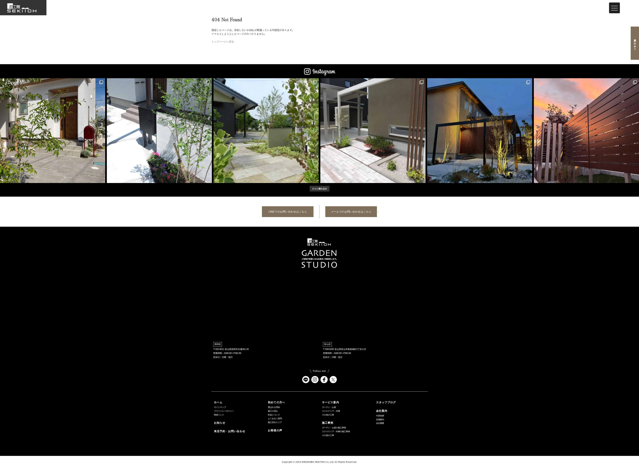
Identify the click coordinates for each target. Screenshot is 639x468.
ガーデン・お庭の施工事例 (334, 427)
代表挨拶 (380, 416)
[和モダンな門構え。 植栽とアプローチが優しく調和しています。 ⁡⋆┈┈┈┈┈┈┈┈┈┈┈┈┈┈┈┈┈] (266, 130)
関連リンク (219, 415)
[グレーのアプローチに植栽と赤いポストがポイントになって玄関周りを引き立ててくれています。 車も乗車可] (52, 130)
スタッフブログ (386, 402)
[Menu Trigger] (614, 7)
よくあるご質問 (275, 418)
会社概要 (380, 423)
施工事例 (327, 422)
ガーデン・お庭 (329, 407)
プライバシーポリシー (224, 411)
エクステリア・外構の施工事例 (336, 431)
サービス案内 (330, 402)
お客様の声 (275, 430)
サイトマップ (220, 407)
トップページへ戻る (223, 41)
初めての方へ (276, 402)
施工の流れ (273, 411)
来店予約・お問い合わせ (635, 43)
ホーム (218, 402)
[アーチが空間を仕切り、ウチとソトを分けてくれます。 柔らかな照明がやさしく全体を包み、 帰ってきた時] (479, 130)
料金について (274, 415)
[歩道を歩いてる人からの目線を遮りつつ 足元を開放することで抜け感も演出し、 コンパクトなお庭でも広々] (586, 130)
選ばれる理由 (274, 407)
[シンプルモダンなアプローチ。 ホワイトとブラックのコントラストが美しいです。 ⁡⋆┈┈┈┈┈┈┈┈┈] (159, 130)
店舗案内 (380, 419)
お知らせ (219, 422)
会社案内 (381, 410)
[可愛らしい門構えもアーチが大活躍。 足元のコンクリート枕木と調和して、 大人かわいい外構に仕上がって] (373, 130)
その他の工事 (328, 415)
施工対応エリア (275, 422)
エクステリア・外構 (331, 411)
